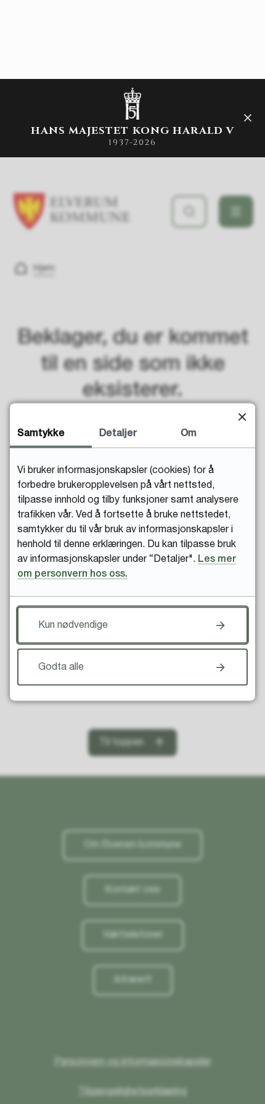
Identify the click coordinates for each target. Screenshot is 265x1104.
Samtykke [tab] (41, 433)
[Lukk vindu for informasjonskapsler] (242, 417)
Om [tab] (189, 433)
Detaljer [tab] (118, 433)
